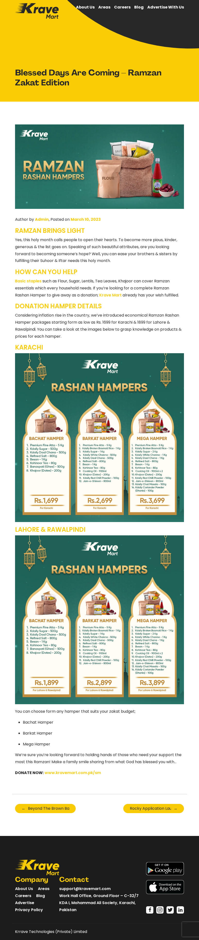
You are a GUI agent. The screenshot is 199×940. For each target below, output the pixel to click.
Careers (122, 7)
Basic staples (28, 281)
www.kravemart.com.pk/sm (73, 773)
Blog (139, 7)
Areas (104, 7)
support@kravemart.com (85, 888)
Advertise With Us (165, 7)
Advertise (24, 903)
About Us (85, 7)
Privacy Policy (29, 910)
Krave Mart (110, 295)
